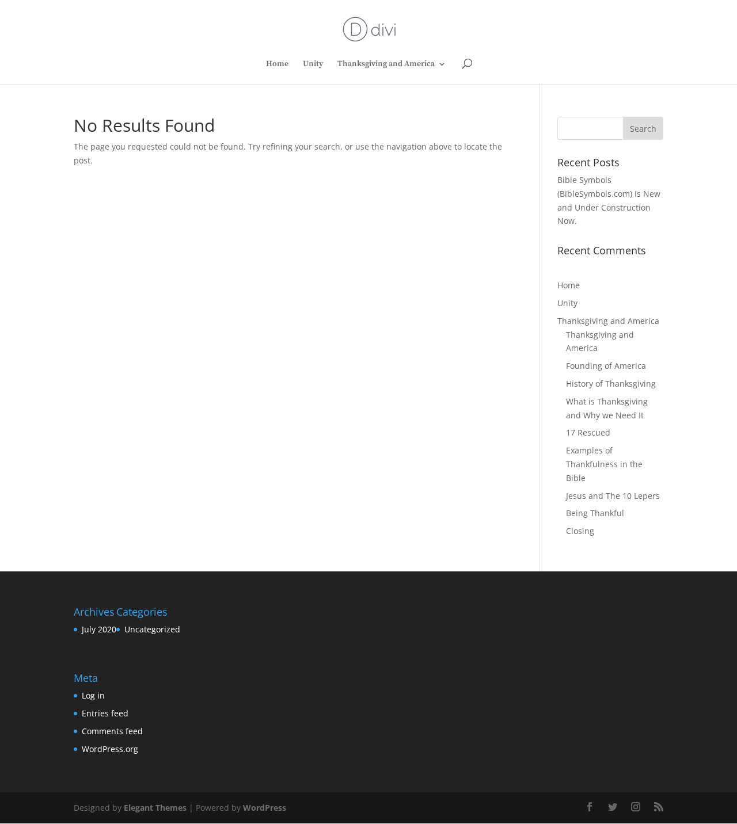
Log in (93, 695)
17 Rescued (588, 432)
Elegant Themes (155, 807)
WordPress (264, 807)
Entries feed (105, 713)
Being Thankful (595, 513)
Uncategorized (152, 629)
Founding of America (606, 365)
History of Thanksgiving (611, 383)
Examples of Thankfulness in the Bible (604, 464)
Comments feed (112, 731)
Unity (313, 64)
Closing (580, 530)
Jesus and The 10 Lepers (613, 495)
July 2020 (99, 629)
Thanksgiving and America (386, 64)
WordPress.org (110, 748)
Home (277, 64)
